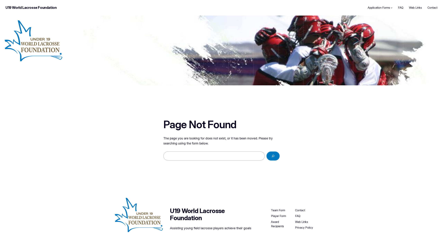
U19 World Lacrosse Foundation (31, 8)
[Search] (273, 156)
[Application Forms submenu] (391, 8)
